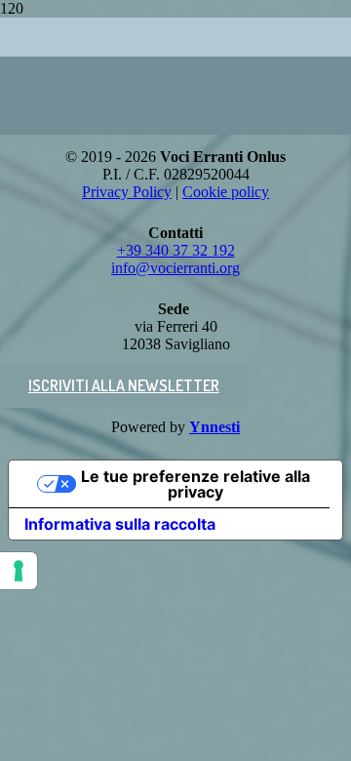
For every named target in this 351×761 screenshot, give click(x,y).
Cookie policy (225, 191)
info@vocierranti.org (175, 268)
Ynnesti (214, 427)
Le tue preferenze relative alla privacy (195, 483)
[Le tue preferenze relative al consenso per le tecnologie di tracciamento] (18, 570)
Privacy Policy (127, 191)
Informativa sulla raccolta (119, 524)
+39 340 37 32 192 (176, 250)
